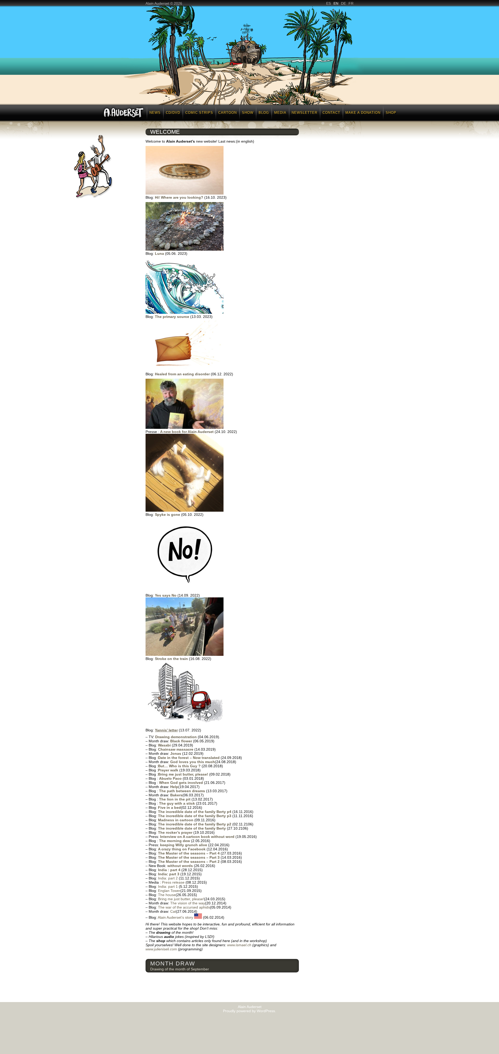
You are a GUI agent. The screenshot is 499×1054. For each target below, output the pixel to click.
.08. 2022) (202, 659)
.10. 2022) (228, 432)
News (155, 113)
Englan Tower (169, 891)
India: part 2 (168, 878)
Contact (331, 113)
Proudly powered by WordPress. (249, 1011)
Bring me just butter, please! (181, 899)
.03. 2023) (204, 317)
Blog (264, 113)
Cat (173, 911)
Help (174, 787)
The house (167, 895)
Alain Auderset (249, 1007)
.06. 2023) (178, 253)
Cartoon (227, 113)
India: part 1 (168, 886)
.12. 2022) (224, 374)
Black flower (181, 741)
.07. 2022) (192, 730)
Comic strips (199, 113)
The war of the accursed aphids (184, 907)
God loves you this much (192, 762)
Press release (174, 882)
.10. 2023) (218, 197)
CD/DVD (173, 113)
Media (280, 113)
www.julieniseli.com (161, 949)
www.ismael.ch (239, 945)
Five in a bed (169, 807)
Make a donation (362, 113)
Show (247, 113)
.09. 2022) (191, 595)
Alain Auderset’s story (176, 917)
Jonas (176, 753)
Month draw (172, 963)
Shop (391, 113)
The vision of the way (187, 903)
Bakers (176, 795)
